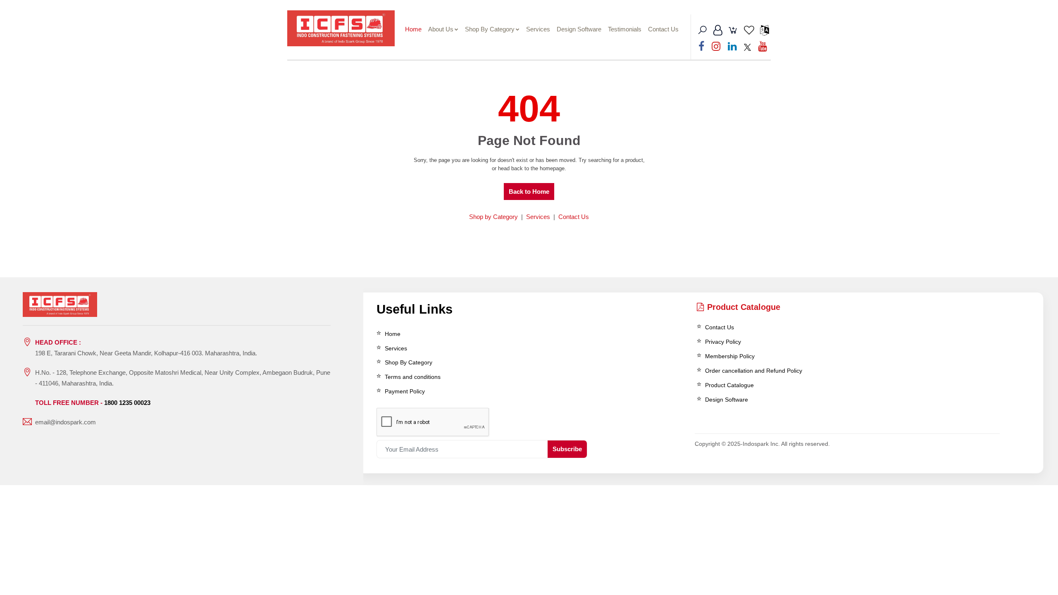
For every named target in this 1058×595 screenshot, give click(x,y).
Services (538, 29)
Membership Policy (730, 356)
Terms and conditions (413, 377)
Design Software (579, 29)
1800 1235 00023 (127, 402)
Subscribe (567, 448)
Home (413, 29)
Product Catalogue (743, 307)
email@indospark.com (65, 422)
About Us (440, 29)
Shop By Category (490, 29)
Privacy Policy (723, 341)
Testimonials (624, 29)
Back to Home (529, 191)
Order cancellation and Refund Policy (753, 370)
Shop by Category (493, 216)
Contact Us (663, 29)
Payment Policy (405, 391)
